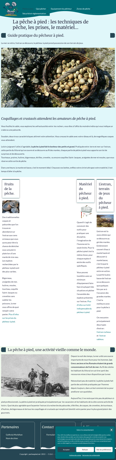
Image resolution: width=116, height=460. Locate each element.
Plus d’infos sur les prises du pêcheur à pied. (10, 318)
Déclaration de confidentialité (91, 455)
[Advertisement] (48, 195)
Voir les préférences (103, 450)
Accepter (66, 450)
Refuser (85, 450)
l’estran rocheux (104, 332)
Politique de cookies (75, 455)
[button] (111, 430)
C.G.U (50, 454)
